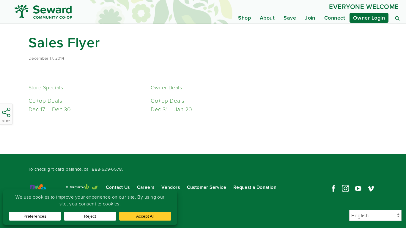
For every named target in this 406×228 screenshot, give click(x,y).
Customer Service (206, 187)
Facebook (332, 188)
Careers (146, 187)
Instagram (345, 188)
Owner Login (369, 18)
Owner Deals (166, 87)
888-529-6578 (107, 169)
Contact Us (118, 187)
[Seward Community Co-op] (65, 12)
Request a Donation (254, 187)
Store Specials (46, 87)
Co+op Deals (45, 100)
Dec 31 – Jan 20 (171, 109)
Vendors (170, 187)
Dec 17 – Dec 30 (50, 109)
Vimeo (371, 188)
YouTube (358, 188)
